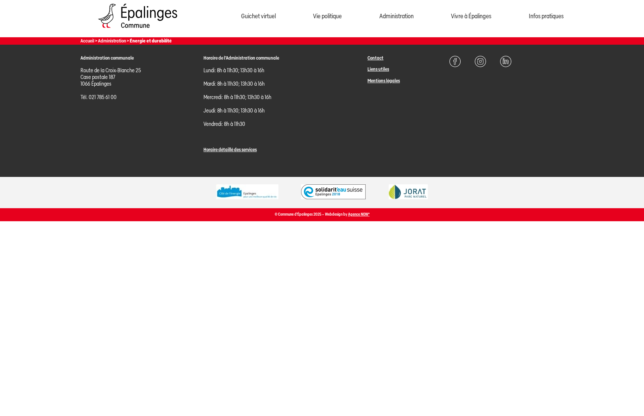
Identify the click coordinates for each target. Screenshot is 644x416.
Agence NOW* (359, 214)
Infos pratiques (546, 16)
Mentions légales (383, 80)
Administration (396, 16)
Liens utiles (378, 69)
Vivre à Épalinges (471, 16)
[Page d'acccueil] (137, 30)
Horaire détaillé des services (230, 149)
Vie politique (327, 16)
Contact (375, 58)
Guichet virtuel (258, 16)
